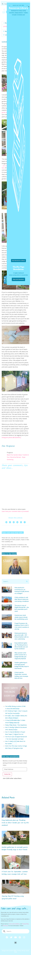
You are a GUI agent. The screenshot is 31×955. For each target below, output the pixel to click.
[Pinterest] (20, 937)
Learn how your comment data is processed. (15, 511)
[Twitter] (11, 937)
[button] (15, 942)
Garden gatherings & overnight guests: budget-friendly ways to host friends (15, 848)
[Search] (26, 581)
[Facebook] (7, 937)
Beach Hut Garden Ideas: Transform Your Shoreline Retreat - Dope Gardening (18, 457)
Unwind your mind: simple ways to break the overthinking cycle (21, 617)
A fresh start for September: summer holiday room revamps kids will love (15, 872)
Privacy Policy (25, 923)
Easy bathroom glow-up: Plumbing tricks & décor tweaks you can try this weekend (15, 823)
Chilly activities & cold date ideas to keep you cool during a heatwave (22, 599)
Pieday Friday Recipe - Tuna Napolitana (16, 725)
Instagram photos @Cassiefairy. (11, 437)
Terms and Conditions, (14, 923)
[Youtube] (15, 937)
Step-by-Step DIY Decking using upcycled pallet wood (13, 897)
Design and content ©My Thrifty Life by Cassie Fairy (15, 951)
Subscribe (7, 774)
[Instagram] (24, 937)
